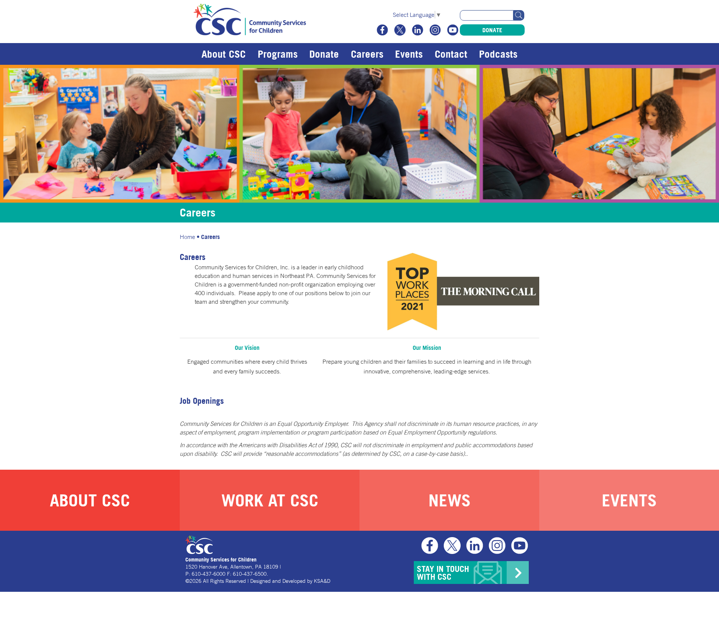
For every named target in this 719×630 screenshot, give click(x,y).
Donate (492, 30)
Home (187, 236)
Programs (278, 53)
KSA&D (322, 581)
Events (409, 53)
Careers (367, 53)
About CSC (223, 53)
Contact (451, 53)
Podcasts (498, 53)
